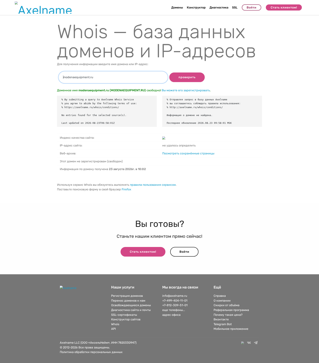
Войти (251, 7)
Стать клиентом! (284, 7)
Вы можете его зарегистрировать (186, 90)
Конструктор (196, 7)
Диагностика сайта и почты (131, 310)
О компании (222, 300)
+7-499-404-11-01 (174, 300)
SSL (234, 7)
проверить (187, 77)
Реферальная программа (231, 310)
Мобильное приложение (231, 329)
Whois (115, 324)
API (113, 329)
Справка (220, 296)
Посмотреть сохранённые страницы (188, 153)
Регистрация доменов (127, 296)
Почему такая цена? (228, 315)
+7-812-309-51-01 (175, 305)
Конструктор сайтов (125, 319)
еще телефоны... (173, 310)
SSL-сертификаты (124, 315)
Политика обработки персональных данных (91, 352)
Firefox (126, 189)
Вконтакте (221, 319)
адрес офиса (171, 315)
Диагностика (219, 7)
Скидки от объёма (226, 305)
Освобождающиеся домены (131, 305)
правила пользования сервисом (153, 184)
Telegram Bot (223, 324)
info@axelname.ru (174, 296)
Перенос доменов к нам (128, 300)
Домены (177, 7)
